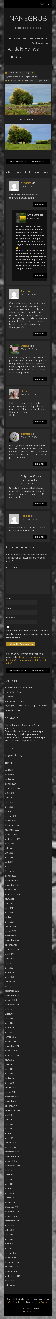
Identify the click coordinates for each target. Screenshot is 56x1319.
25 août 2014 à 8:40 (29, 294)
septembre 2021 (12, 894)
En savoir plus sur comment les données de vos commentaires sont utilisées (26, 660)
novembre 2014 (12, 1266)
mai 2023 (9, 806)
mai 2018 (9, 1073)
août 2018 (9, 1059)
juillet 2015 (9, 1230)
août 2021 (9, 898)
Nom (9, 598)
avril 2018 (9, 1078)
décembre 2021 (12, 880)
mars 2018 (9, 1082)
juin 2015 (9, 1234)
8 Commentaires (14, 81)
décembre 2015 (12, 1207)
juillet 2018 (9, 1064)
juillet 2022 (9, 848)
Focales (25, 515)
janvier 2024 (10, 783)
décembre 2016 (12, 1151)
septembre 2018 (12, 1055)
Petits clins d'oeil (12, 710)
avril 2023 (9, 811)
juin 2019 (9, 1018)
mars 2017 (9, 1138)
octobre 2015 (11, 1216)
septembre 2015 (12, 1220)
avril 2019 (9, 1027)
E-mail (10, 608)
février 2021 (10, 926)
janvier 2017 (10, 1147)
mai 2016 (9, 1184)
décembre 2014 (12, 1262)
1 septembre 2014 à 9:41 (30, 519)
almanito (26, 182)
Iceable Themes (40, 1302)
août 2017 (9, 1115)
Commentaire (13, 567)
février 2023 (10, 816)
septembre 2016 (12, 1165)
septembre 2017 (12, 1110)
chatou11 (26, 391)
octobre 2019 (11, 1000)
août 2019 (9, 1009)
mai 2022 (9, 857)
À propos (27, 1308)
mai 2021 (9, 912)
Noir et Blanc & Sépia (14, 701)
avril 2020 (9, 972)
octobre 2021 (11, 889)
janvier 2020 (10, 986)
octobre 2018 (11, 1050)
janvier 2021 (10, 931)
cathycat (26, 433)
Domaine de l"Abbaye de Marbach (37, 81)
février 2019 (10, 1036)
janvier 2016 (10, 1202)
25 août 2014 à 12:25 (35, 218)
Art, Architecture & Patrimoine (18, 687)
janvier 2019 (10, 1041)
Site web (10, 617)
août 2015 (9, 1225)
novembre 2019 (12, 995)
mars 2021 (9, 921)
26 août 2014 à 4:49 (29, 394)
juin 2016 (9, 1179)
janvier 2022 (10, 875)
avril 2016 (9, 1188)
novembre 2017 (12, 1101)
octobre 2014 (11, 1271)
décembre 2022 (12, 825)
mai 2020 (9, 967)
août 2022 (9, 843)
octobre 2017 (11, 1105)
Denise (25, 345)
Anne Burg (25, 73)
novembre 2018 (12, 1046)
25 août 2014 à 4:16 (29, 349)
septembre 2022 (12, 839)
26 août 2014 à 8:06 (29, 437)
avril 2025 (9, 770)
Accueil (11, 38)
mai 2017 (9, 1128)
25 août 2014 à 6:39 (29, 186)
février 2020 (10, 981)
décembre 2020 (12, 935)
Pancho (25, 291)
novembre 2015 (12, 1211)
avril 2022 (9, 862)
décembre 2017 (12, 1096)
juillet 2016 (9, 1174)
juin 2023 (9, 802)
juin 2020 (9, 963)
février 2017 (10, 1142)
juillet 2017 (9, 1119)
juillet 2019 (9, 1013)
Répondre (39, 204)
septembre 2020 (12, 949)
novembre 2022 (12, 829)
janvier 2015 (10, 1257)
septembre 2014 (12, 1276)
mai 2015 (9, 1239)
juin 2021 (9, 908)
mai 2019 (9, 1023)
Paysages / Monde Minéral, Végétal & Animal (31, 38)
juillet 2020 (9, 958)
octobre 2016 (11, 1161)
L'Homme (9, 696)
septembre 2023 (12, 788)
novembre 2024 (12, 774)
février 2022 (10, 871)
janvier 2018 (10, 1092)
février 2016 (10, 1197)
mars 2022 (9, 866)
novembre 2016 (12, 1156)
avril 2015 (9, 1243)
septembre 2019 (12, 1004)
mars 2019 (9, 1032)
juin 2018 (9, 1069)
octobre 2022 (11, 834)
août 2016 (9, 1170)
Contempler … (29, 1311)
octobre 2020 (11, 944)
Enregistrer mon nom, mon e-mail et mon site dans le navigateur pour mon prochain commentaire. (27, 634)
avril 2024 (9, 779)
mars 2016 (9, 1193)
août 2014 (9, 1280)
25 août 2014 (13, 73)
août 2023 (9, 793)
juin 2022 (9, 852)
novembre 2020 (12, 940)
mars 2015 (9, 1248)
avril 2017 (9, 1133)
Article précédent (18, 162)
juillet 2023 (9, 797)
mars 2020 (9, 977)
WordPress (12, 1302)
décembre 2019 (12, 990)
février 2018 (10, 1087)
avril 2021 (9, 917)
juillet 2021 (9, 903)
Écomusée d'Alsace (14, 692)
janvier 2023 (10, 820)
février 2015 (10, 1253)
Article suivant (39, 162)
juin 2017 (9, 1124)
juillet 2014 (9, 1285)
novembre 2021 (12, 885)
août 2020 (9, 954)
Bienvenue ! (39, 1308)
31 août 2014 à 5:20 (29, 483)
